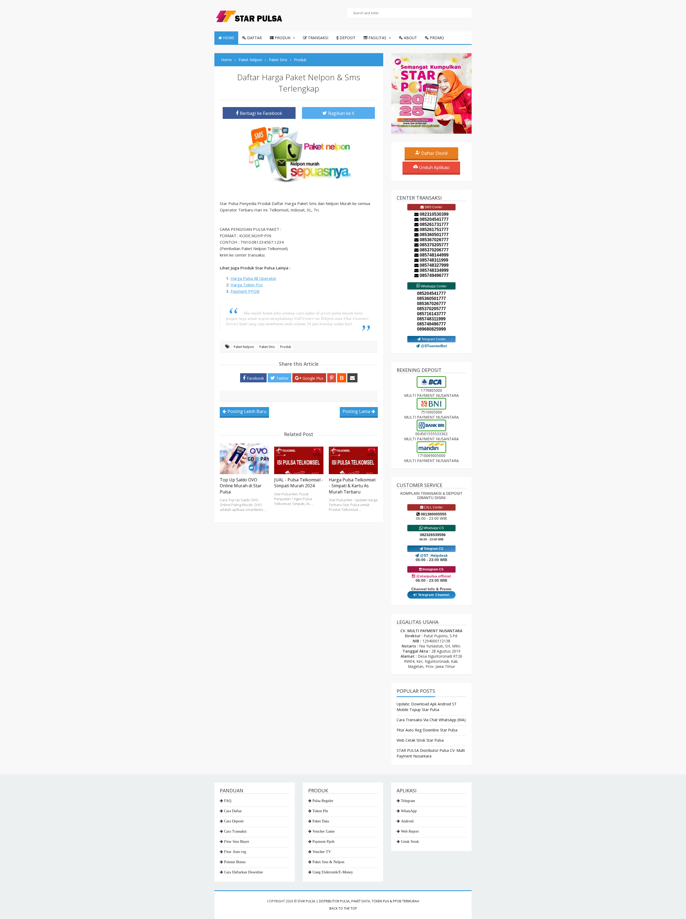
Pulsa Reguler (322, 801)
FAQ (227, 801)
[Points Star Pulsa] (431, 93)
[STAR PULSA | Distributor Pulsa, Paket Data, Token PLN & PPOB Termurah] (248, 15)
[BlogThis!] (341, 377)
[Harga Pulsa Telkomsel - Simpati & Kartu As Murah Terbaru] (353, 459)
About (410, 37)
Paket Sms (267, 347)
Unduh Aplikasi (433, 167)
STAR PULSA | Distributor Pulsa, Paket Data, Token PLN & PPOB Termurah (358, 901)
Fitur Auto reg (235, 852)
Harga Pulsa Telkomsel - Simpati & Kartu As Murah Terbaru (352, 486)
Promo (436, 37)
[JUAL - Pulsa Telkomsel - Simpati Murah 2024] (298, 459)
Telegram (408, 801)
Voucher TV (321, 852)
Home (228, 37)
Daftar (254, 37)
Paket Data (320, 821)
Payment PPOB (244, 291)
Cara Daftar (233, 811)
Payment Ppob (323, 841)
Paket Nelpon (244, 347)
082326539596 (433, 535)
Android (407, 821)
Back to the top (343, 908)
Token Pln (320, 811)
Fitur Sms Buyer (236, 841)
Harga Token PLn (246, 284)
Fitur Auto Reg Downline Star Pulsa (427, 730)
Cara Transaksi (235, 831)
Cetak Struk (410, 841)
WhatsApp (409, 811)
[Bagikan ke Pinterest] (331, 377)
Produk (282, 37)
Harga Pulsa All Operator (253, 278)
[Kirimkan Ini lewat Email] (352, 377)
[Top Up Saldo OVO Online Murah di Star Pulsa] (244, 459)
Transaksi (317, 37)
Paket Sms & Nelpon (328, 862)
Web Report (410, 831)
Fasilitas (376, 37)
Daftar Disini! (434, 153)
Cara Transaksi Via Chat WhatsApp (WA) (431, 719)
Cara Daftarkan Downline (243, 872)
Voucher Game (323, 831)
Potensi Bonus (234, 862)
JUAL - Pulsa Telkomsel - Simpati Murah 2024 (298, 483)
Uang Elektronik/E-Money (332, 872)
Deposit (347, 37)
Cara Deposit (234, 821)
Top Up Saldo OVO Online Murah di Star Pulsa (241, 486)
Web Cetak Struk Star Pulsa (420, 740)
